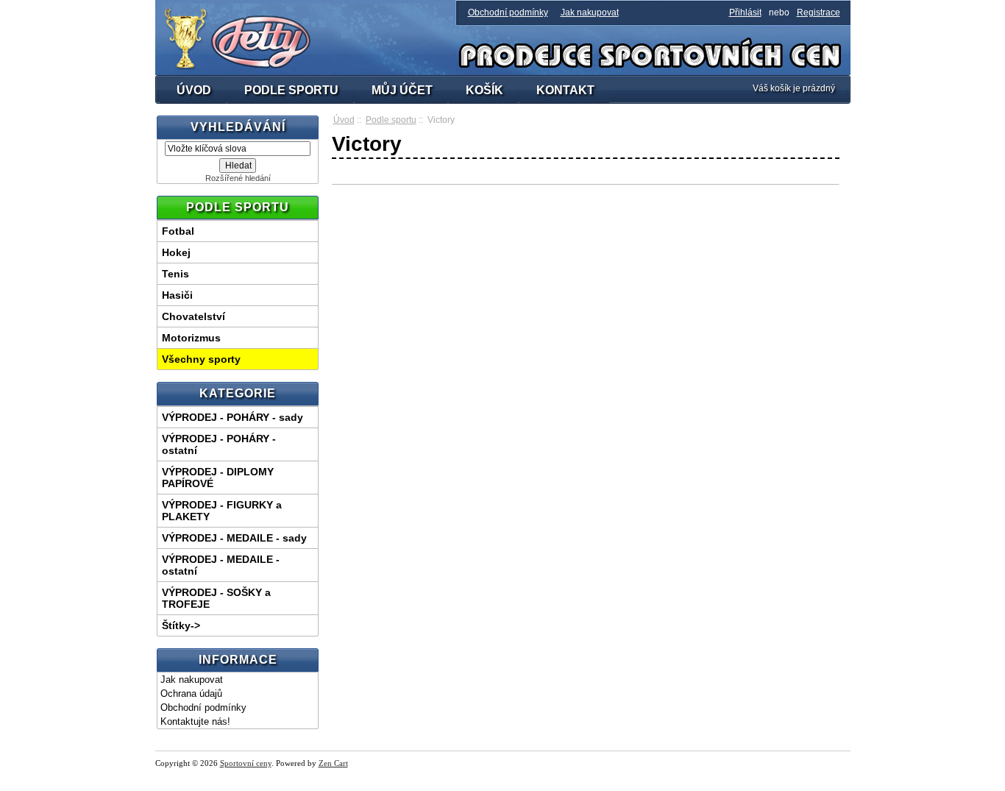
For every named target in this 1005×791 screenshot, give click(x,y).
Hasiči (177, 295)
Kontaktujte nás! (195, 721)
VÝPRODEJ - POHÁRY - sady (232, 417)
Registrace (818, 12)
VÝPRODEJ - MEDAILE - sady (234, 538)
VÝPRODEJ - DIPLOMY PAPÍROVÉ (218, 477)
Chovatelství (193, 316)
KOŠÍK (484, 90)
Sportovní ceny (245, 763)
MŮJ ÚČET (402, 90)
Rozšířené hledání (238, 178)
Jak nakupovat (590, 12)
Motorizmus (191, 338)
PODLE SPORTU (291, 90)
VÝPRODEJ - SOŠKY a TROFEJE (216, 598)
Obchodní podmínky (508, 12)
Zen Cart (333, 763)
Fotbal (178, 231)
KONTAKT (565, 90)
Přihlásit (745, 12)
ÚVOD (194, 90)
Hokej (176, 252)
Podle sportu (391, 120)
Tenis (175, 274)
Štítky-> (181, 625)
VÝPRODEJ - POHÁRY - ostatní (219, 444)
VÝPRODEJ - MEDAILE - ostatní (221, 565)
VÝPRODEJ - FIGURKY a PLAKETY (222, 510)
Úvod (344, 120)
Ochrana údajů (191, 693)
